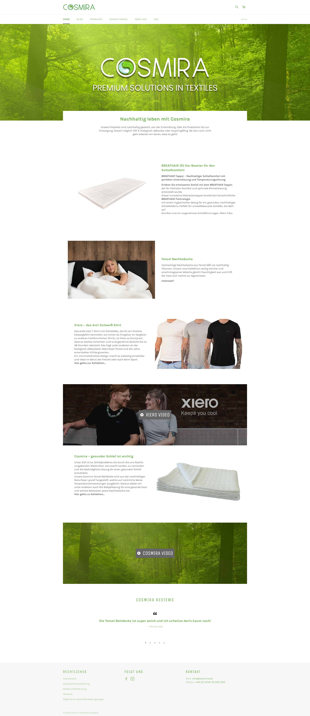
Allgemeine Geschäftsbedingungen (83, 699)
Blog (80, 19)
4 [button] (159, 642)
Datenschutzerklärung (76, 683)
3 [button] (154, 642)
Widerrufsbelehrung (75, 688)
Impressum (70, 678)
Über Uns (141, 19)
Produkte (96, 19)
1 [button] (145, 642)
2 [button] (150, 642)
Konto (244, 19)
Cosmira (75, 712)
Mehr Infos (226, 213)
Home (66, 19)
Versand (67, 694)
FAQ (156, 19)
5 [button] (164, 642)
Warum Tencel (118, 19)
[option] (155, 72)
